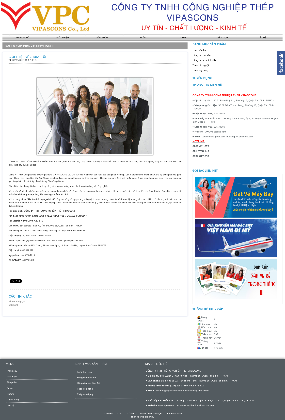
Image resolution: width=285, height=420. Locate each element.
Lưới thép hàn (199, 50)
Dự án (142, 37)
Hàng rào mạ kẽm (201, 55)
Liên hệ (261, 37)
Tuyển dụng (222, 37)
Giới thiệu (62, 37)
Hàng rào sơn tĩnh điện (204, 60)
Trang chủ (22, 37)
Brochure (13, 304)
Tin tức (182, 37)
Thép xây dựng (200, 70)
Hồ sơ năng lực (17, 301)
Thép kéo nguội (200, 65)
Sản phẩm (102, 37)
